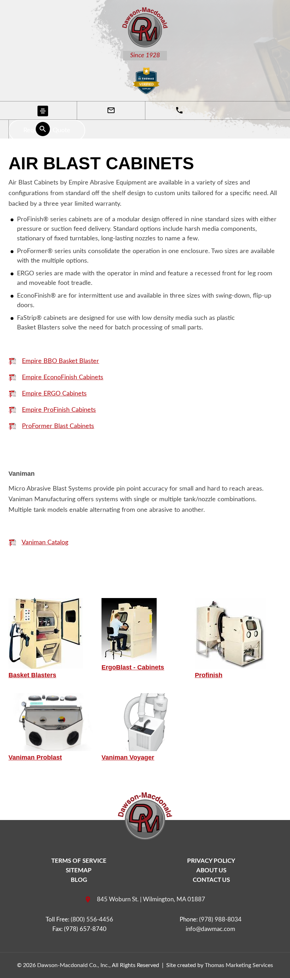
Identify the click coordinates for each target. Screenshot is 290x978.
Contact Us (211, 880)
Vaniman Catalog (45, 542)
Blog (79, 880)
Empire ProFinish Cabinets (59, 410)
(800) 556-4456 (92, 919)
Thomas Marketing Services (239, 965)
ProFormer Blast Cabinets (58, 426)
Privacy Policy (211, 861)
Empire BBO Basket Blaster (60, 361)
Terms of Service (78, 861)
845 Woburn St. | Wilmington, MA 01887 (151, 899)
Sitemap (79, 870)
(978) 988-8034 (220, 919)
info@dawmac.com (210, 929)
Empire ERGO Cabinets (54, 394)
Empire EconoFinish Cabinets (62, 377)
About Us (211, 870)
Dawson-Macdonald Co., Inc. (73, 965)
